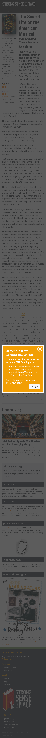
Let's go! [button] (34, 386)
